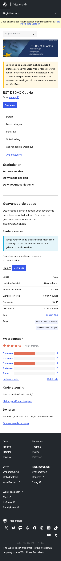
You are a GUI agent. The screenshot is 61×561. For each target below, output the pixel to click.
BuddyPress (11, 507)
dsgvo (54, 328)
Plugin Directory (11, 13)
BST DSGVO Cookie (18, 92)
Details (9, 116)
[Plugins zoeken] (34, 34)
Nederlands (16, 520)
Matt (7, 497)
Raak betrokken (41, 466)
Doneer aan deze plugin (16, 423)
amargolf (14, 97)
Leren (6, 466)
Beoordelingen (14, 124)
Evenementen (39, 471)
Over (5, 441)
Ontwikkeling (13, 139)
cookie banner (50, 322)
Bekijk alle (52, 379)
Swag (36, 482)
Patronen (37, 457)
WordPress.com (13, 491)
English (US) (52, 315)
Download (10, 105)
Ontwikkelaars (10, 477)
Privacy (7, 457)
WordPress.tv (12, 482)
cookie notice (43, 328)
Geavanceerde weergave (19, 146)
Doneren (38, 477)
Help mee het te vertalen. (40, 22)
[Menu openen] (56, 4)
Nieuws (7, 446)
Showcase (37, 441)
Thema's (36, 446)
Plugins (36, 451)
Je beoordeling (11, 379)
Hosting (7, 451)
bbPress (9, 502)
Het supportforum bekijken (17, 401)
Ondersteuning (14, 154)
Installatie (11, 131)
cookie (39, 322)
